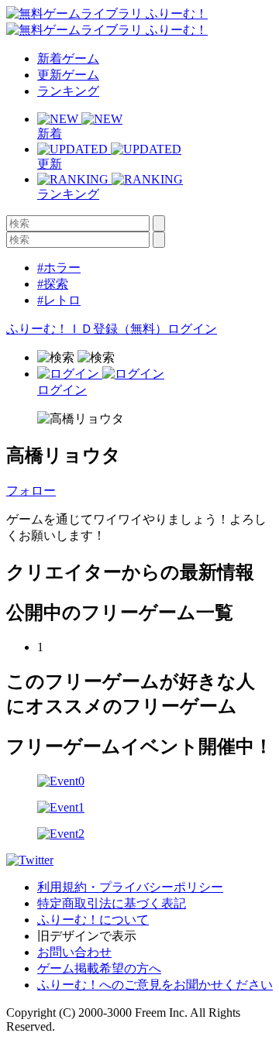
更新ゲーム (68, 74)
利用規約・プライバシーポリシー (130, 887)
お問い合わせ (74, 952)
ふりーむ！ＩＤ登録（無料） (86, 328)
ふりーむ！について (93, 919)
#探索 (52, 283)
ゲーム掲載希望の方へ (99, 968)
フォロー (31, 490)
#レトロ (59, 300)
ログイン (192, 328)
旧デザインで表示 (86, 935)
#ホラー (59, 267)
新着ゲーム (68, 58)
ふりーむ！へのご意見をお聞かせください (155, 984)
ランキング (68, 91)
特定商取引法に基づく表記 (111, 903)
